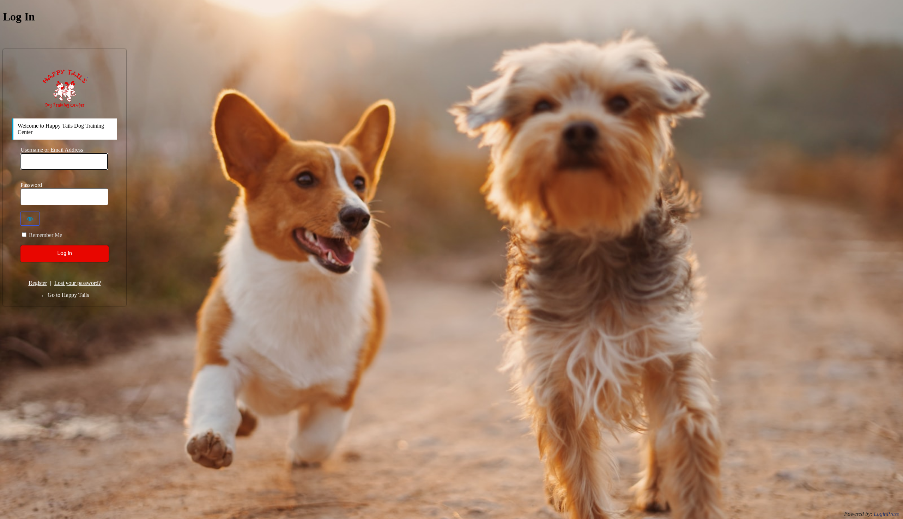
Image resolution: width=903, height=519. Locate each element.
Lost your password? (77, 283)
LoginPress (886, 514)
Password (31, 185)
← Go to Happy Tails (65, 295)
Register (38, 283)
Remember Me (45, 235)
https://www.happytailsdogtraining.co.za (65, 88)
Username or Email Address (51, 150)
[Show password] (30, 219)
